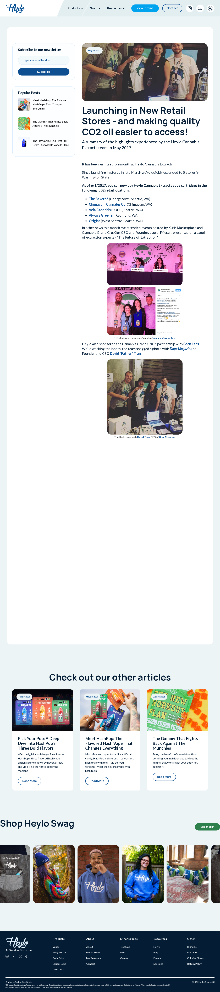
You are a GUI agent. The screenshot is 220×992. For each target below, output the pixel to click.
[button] (76, 8)
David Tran (143, 437)
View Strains (145, 8)
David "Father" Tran (125, 353)
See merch (207, 827)
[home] (15, 8)
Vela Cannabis (100, 210)
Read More (29, 781)
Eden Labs (191, 344)
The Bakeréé (98, 199)
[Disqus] (145, 485)
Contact (172, 8)
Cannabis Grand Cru (163, 337)
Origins (94, 221)
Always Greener (101, 215)
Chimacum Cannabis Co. (107, 204)
